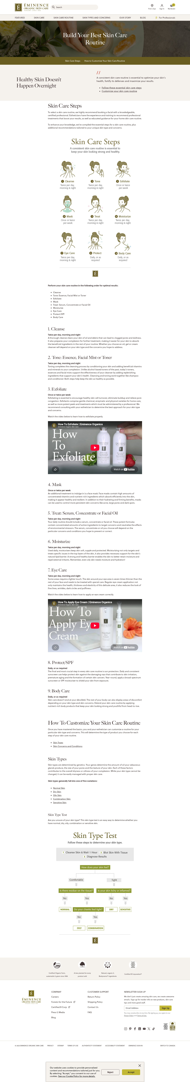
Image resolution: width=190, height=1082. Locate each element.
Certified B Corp (59, 1007)
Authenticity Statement (92, 1046)
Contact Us (93, 1007)
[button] (161, 7)
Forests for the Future (61, 1002)
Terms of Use (72, 1046)
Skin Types (58, 742)
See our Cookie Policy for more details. (76, 1076)
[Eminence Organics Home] (31, 7)
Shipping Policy (95, 1002)
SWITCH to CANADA (167, 1046)
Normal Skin (59, 788)
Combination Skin (62, 798)
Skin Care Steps (72, 60)
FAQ (90, 1012)
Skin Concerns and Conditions (67, 746)
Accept (131, 1072)
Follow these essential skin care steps (122, 87)
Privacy (50, 1046)
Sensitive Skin (59, 802)
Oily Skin (57, 795)
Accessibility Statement (115, 1046)
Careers (55, 996)
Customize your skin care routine (119, 91)
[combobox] (74, 7)
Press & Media (58, 1012)
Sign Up (165, 1008)
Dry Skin (57, 791)
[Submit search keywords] (53, 7)
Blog (53, 1017)
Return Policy (94, 996)
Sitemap (60, 1046)
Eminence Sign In (136, 1046)
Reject (110, 1072)
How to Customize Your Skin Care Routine (104, 60)
